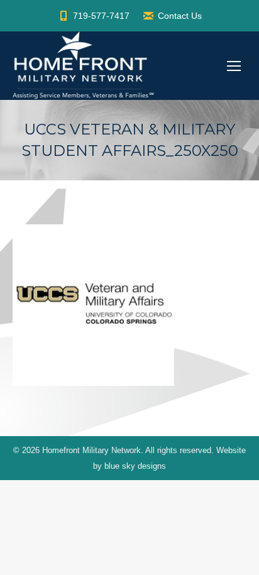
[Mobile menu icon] (233, 66)
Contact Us (180, 16)
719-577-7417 (101, 16)
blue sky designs (135, 466)
